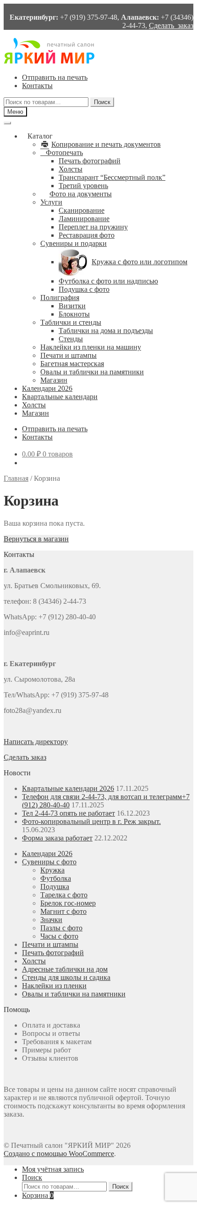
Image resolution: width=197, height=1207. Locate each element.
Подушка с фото (84, 289)
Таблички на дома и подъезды (106, 330)
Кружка (52, 870)
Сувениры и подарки (73, 243)
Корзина (38, 1195)
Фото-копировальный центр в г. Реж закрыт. (91, 821)
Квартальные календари (60, 396)
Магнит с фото (63, 911)
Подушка (54, 886)
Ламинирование (84, 218)
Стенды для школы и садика (66, 977)
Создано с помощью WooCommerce (59, 1153)
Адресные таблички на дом (65, 969)
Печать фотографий (89, 161)
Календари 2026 (47, 388)
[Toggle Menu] (7, 123)
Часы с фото (59, 936)
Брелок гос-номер (68, 903)
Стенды (71, 339)
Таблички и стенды (70, 322)
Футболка (55, 878)
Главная (16, 478)
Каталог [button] (40, 136)
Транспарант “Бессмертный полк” (112, 177)
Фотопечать (64, 152)
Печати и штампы (68, 355)
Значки (51, 919)
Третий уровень (83, 185)
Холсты (70, 169)
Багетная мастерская (72, 363)
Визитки (72, 306)
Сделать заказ (171, 25)
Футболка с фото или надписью (108, 281)
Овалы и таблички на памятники (92, 372)
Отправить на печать (55, 77)
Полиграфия (59, 297)
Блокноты (74, 314)
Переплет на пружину (93, 227)
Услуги (51, 202)
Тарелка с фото (64, 895)
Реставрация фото (87, 235)
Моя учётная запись (53, 1169)
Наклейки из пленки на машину (90, 347)
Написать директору (36, 741)
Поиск (102, 102)
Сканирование (81, 210)
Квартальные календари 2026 (68, 788)
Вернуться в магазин (36, 539)
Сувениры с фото (49, 862)
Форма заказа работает (57, 838)
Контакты (37, 85)
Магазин (53, 380)
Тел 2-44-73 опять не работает (68, 813)
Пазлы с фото (61, 928)
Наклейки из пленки (54, 986)
